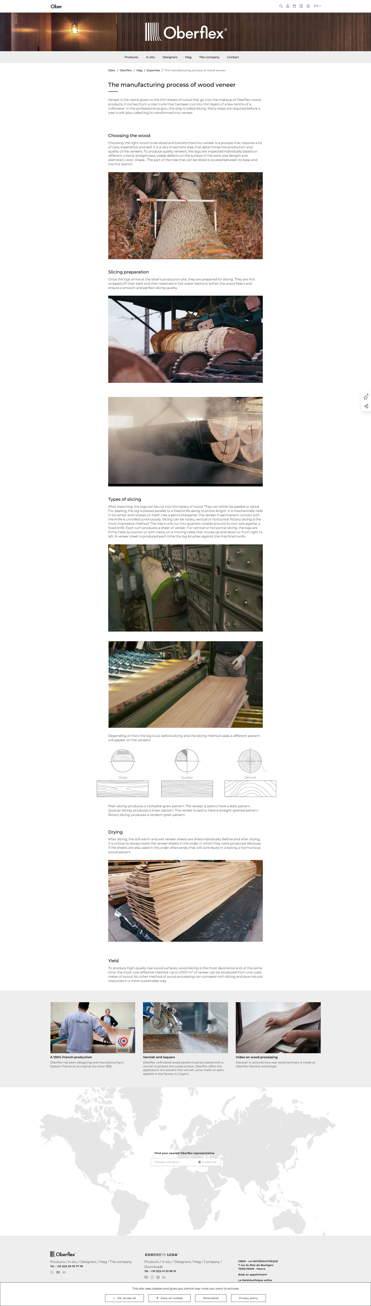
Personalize (211, 1298)
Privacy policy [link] (248, 1298)
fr (315, 12)
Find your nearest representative (184, 1153)
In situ (150, 57)
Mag (188, 57)
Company (212, 1262)
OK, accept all (126, 1298)
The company (209, 57)
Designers (170, 57)
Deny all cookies (172, 1298)
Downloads (153, 1267)
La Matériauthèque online (255, 1280)
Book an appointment (252, 1274)
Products (131, 57)
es (315, 17)
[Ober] (56, 6)
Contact (233, 57)
